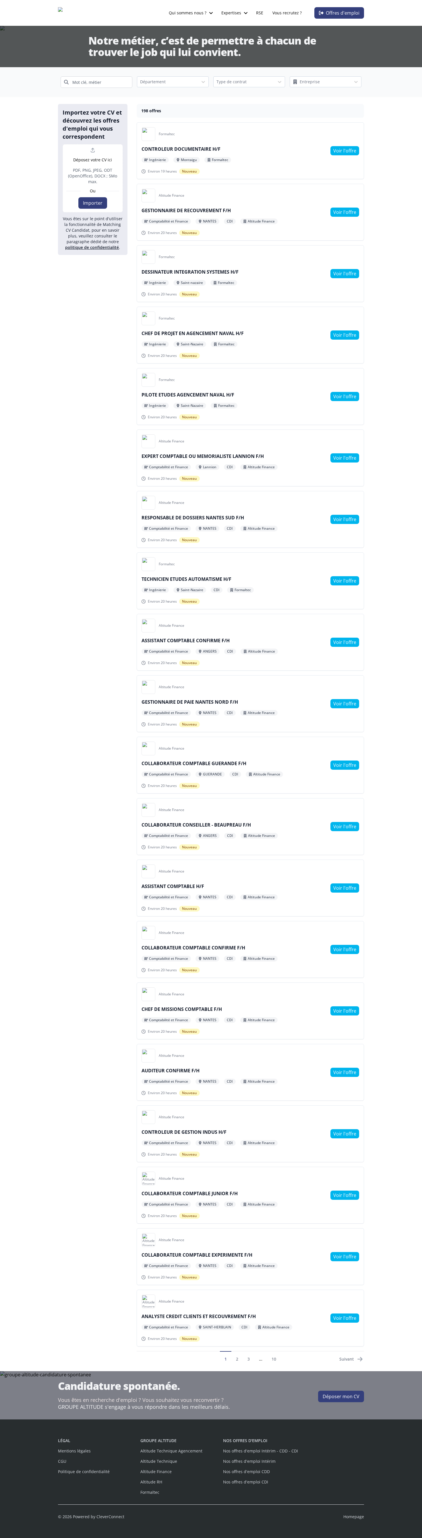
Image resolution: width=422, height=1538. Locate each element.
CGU (62, 1461)
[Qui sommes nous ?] (211, 13)
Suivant (346, 1359)
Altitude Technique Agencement (171, 1451)
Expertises (231, 13)
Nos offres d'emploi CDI (245, 1482)
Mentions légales (74, 1451)
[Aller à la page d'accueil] (88, 13)
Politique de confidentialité (84, 1471)
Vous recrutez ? (287, 13)
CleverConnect (110, 1516)
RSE (259, 13)
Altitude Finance (156, 1471)
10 (274, 1359)
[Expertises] (245, 13)
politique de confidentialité (92, 247)
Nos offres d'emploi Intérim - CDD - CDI (260, 1451)
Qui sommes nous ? (187, 13)
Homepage (353, 1516)
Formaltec (149, 1492)
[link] (344, 150)
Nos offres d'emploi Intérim (249, 1461)
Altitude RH (151, 1482)
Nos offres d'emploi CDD (246, 1471)
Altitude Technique (158, 1461)
